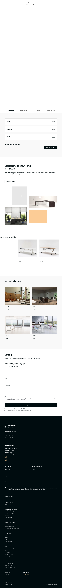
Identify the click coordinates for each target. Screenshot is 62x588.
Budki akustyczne (9, 563)
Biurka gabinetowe (9, 524)
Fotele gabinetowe (9, 526)
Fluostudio (55, 584)
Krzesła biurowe (8, 500)
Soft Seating (8, 533)
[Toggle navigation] (56, 3)
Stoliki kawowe (8, 517)
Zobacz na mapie (11, 181)
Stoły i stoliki (8, 552)
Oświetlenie (8, 572)
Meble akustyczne (9, 565)
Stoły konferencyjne (9, 513)
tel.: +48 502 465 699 (12, 366)
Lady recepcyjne (8, 504)
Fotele (6, 537)
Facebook (10, 457)
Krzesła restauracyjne (10, 548)
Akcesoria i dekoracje (10, 567)
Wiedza (6, 472)
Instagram (10, 460)
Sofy (6, 535)
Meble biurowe (9, 496)
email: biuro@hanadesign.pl (15, 364)
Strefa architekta (37, 466)
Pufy (6, 539)
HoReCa (7, 546)
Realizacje (8, 466)
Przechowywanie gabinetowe (12, 528)
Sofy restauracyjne (9, 554)
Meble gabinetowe (10, 522)
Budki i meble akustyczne (12, 562)
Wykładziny (26, 572)
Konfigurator (11, 110)
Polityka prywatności (9, 410)
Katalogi (7, 469)
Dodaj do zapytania (50, 147)
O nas (33, 469)
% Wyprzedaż (26, 574)
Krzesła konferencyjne (10, 511)
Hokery (6, 550)
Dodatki (7, 574)
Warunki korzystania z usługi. (23, 410)
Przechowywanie (9, 502)
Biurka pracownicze (9, 497)
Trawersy (7, 515)
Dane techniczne (24, 110)
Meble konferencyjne (11, 509)
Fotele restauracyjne (10, 556)
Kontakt (34, 472)
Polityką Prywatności (15, 489)
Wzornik (38, 110)
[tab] (11, 110)
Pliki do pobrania (51, 110)
